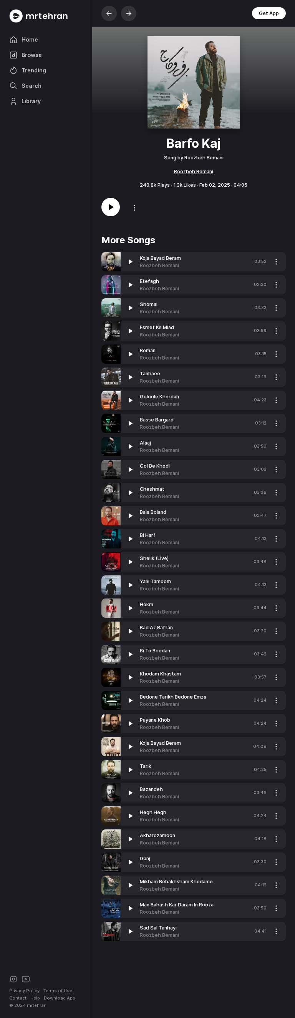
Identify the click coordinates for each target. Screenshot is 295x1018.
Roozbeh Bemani (193, 171)
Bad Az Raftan (156, 627)
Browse (32, 55)
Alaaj (145, 443)
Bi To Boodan (155, 651)
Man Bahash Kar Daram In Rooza (177, 905)
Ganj (145, 858)
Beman (148, 350)
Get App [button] (269, 13)
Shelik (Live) (154, 558)
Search (31, 85)
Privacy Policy (24, 990)
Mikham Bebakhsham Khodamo (176, 881)
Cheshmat (152, 489)
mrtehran (36, 1005)
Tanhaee (150, 373)
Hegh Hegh (153, 812)
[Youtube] (26, 979)
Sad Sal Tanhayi (158, 928)
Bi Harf (148, 535)
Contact (18, 998)
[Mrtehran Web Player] (46, 16)
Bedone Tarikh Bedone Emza (173, 697)
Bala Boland (153, 512)
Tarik (145, 766)
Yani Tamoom (155, 581)
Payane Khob (155, 720)
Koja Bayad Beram (160, 258)
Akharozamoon (157, 835)
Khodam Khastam (160, 674)
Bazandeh (151, 789)
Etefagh (149, 281)
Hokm (146, 604)
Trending (34, 70)
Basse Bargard (157, 420)
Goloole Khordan (159, 397)
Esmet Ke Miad (157, 327)
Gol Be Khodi (155, 466)
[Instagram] (13, 979)
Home (30, 39)
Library (31, 101)
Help (35, 998)
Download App (59, 998)
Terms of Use (57, 990)
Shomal (148, 304)
